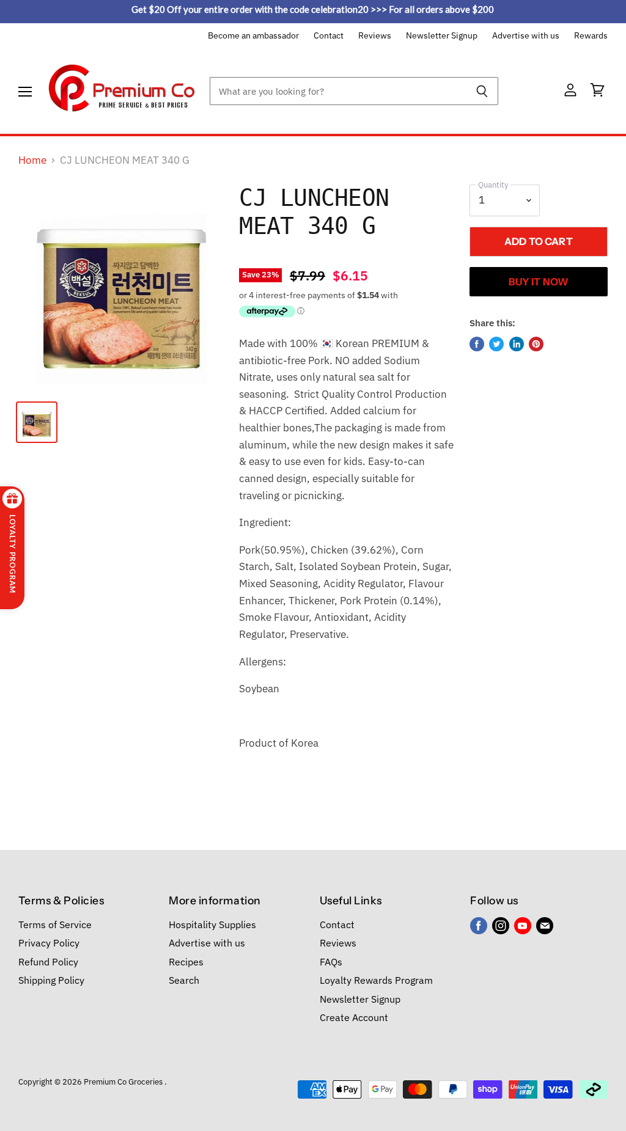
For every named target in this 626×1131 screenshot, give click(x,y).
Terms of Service (55, 924)
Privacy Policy (48, 943)
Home (32, 161)
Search (184, 980)
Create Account (354, 1017)
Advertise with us (525, 36)
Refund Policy (48, 962)
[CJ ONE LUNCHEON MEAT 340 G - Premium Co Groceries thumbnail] (36, 422)
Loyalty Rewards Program (376, 980)
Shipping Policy (51, 980)
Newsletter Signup (441, 36)
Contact (329, 36)
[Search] (482, 91)
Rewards (591, 36)
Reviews (374, 36)
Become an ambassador (253, 36)
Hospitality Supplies (212, 924)
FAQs (331, 962)
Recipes (186, 962)
